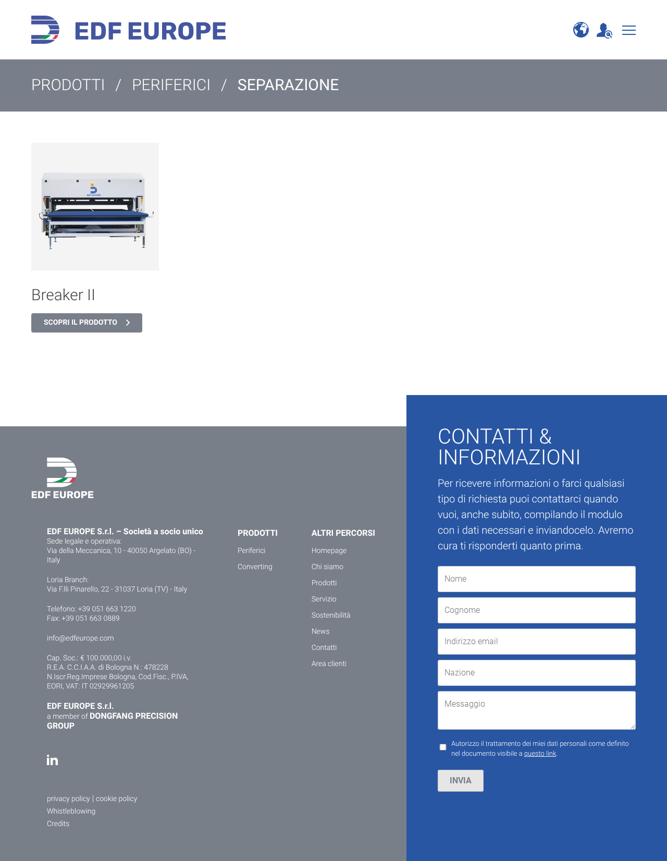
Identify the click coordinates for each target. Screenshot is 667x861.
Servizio (324, 599)
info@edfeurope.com (80, 638)
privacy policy (68, 799)
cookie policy (116, 799)
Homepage (329, 551)
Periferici (252, 551)
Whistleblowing (71, 811)
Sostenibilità (331, 615)
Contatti (324, 648)
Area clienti (329, 664)
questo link (540, 754)
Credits (58, 824)
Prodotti (324, 583)
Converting (255, 567)
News (321, 632)
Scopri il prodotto (80, 322)
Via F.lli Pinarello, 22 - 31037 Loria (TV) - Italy (117, 589)
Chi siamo (327, 567)
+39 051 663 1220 (107, 609)
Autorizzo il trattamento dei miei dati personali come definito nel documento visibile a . (540, 749)
